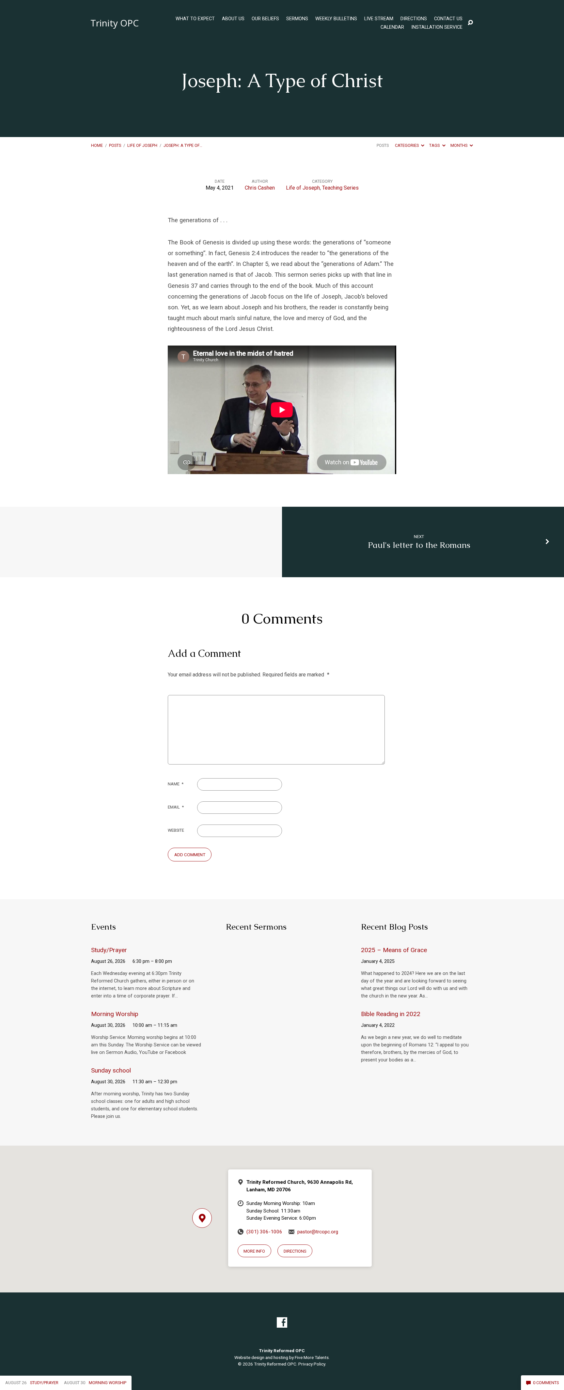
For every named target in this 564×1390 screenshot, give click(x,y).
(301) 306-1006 (264, 1232)
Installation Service (436, 27)
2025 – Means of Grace (394, 950)
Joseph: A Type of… (183, 145)
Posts (115, 145)
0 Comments (545, 1382)
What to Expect (195, 19)
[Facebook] (282, 1322)
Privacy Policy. (312, 1364)
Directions (413, 19)
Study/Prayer (109, 950)
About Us (233, 19)
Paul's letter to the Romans (419, 545)
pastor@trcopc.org (317, 1232)
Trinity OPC (114, 23)
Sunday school (111, 1070)
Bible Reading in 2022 (390, 1014)
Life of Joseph (142, 145)
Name (175, 783)
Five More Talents (312, 1357)
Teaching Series (340, 188)
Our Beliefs (265, 19)
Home (97, 145)
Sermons (297, 19)
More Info (254, 1251)
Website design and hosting (261, 1357)
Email (176, 807)
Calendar (392, 27)
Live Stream (378, 19)
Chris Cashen (260, 188)
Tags (435, 145)
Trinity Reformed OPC (275, 1364)
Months (459, 145)
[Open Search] (470, 22)
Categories (407, 145)
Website (176, 830)
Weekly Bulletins (336, 19)
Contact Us (448, 19)
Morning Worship (114, 1014)
